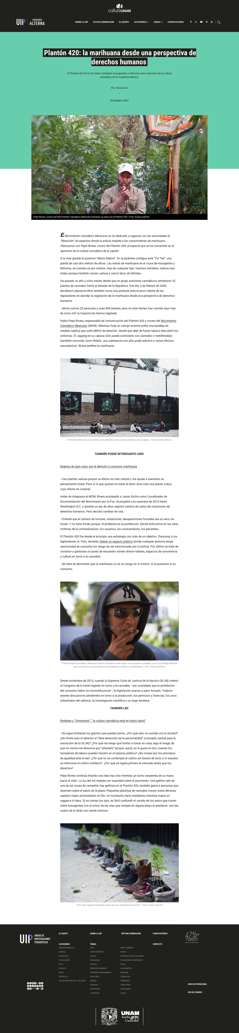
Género (93, 981)
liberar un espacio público (116, 541)
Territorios (125, 985)
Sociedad (124, 972)
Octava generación (103, 22)
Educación (94, 976)
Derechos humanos (98, 968)
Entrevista (63, 956)
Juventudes (95, 989)
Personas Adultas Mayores (132, 956)
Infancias (94, 985)
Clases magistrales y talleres (72, 981)
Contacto (157, 944)
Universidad (125, 989)
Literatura (95, 993)
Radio (61, 972)
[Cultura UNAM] (119, 8)
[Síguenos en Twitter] (196, 22)
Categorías (140, 22)
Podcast (62, 968)
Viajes (123, 993)
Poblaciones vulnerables (131, 960)
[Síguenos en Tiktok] (212, 22)
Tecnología (125, 976)
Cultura (93, 964)
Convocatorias (176, 22)
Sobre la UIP (81, 22)
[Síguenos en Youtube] (201, 22)
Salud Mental (126, 968)
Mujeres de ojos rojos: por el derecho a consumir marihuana (98, 466)
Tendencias (125, 981)
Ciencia (93, 956)
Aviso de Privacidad (197, 984)
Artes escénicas (97, 952)
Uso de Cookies (195, 992)
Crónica (62, 952)
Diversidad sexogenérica (100, 972)
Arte (92, 948)
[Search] (218, 22)
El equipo (124, 22)
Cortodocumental (67, 948)
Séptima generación (131, 933)
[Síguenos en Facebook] (190, 22)
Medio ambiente (127, 948)
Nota (61, 964)
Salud (122, 964)
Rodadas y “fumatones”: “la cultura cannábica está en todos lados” (103, 720)
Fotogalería (64, 960)
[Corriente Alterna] (31, 22)
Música (123, 952)
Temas (157, 22)
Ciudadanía (95, 960)
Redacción (122, 87)
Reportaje (63, 976)
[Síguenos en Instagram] (206, 22)
